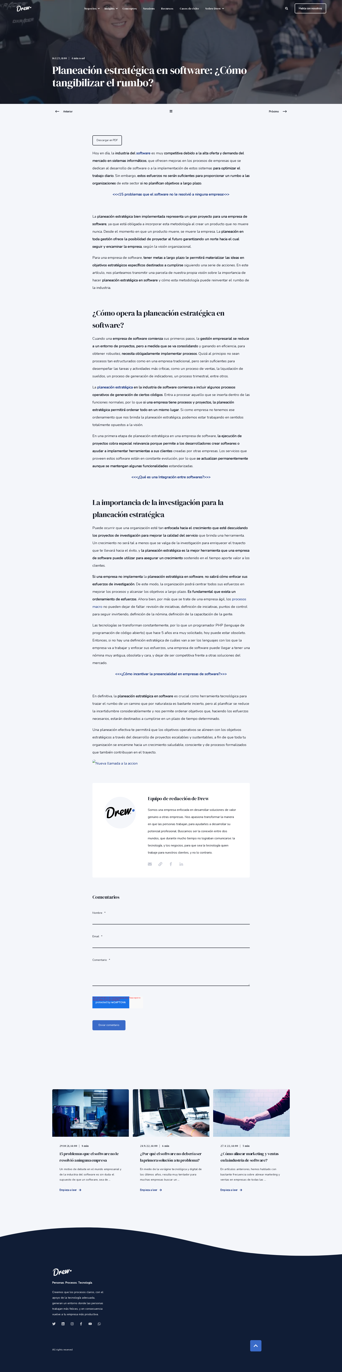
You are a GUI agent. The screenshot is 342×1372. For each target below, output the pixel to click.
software (143, 153)
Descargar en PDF (107, 140)
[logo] (62, 1272)
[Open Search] (287, 8)
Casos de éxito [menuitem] (189, 8)
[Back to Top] (255, 1345)
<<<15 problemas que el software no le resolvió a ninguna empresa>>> (171, 194)
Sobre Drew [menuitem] (213, 8)
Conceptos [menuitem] (130, 8)
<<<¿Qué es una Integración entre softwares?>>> (171, 477)
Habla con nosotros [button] (310, 8)
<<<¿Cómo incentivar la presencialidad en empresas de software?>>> (171, 674)
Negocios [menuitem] (90, 8)
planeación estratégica (115, 387)
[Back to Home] (24, 8)
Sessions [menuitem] (149, 8)
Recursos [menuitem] (167, 8)
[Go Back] (171, 114)
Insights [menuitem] (109, 8)
